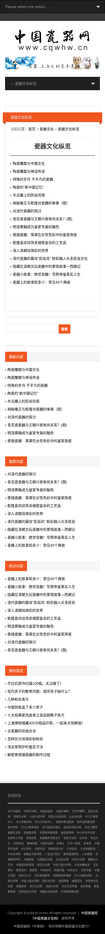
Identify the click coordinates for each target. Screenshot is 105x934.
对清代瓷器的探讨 (27, 211)
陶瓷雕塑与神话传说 (29, 171)
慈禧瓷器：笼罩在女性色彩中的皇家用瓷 (45, 235)
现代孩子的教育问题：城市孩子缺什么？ (39, 691)
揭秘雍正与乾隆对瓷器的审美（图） (41, 203)
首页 (31, 129)
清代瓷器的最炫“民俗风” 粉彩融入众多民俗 (41, 521)
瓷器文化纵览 (68, 129)
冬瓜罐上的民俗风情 (29, 195)
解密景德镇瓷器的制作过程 (28, 755)
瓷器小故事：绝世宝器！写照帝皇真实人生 (47, 274)
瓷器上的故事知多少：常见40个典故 (41, 282)
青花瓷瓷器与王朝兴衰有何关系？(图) (42, 219)
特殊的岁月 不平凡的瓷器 (33, 179)
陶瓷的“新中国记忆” (28, 187)
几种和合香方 (18, 699)
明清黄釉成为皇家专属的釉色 (36, 227)
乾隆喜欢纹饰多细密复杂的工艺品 (39, 243)
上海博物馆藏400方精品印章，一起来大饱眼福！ (46, 723)
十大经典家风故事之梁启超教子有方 (35, 715)
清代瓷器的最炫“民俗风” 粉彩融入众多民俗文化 (50, 258)
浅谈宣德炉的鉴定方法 (25, 747)
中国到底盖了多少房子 (25, 707)
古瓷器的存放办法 (21, 731)
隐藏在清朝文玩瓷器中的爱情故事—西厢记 (47, 266)
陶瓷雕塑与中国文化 (29, 163)
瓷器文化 (47, 129)
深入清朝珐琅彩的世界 (30, 251)
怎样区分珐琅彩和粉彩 (25, 739)
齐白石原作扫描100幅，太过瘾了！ (35, 683)
